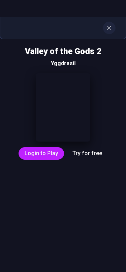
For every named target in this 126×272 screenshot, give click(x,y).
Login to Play (41, 153)
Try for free (87, 153)
